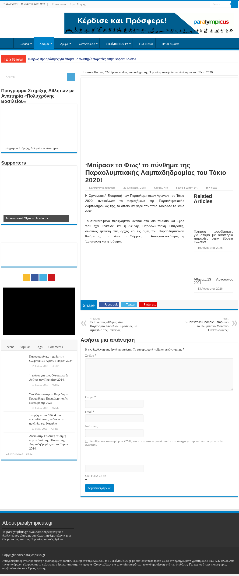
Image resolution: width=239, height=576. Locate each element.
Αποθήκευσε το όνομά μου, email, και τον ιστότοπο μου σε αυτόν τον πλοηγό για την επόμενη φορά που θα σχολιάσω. (154, 442)
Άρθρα (64, 44)
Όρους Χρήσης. (37, 568)
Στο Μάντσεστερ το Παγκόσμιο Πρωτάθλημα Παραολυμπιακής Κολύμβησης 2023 (48, 398)
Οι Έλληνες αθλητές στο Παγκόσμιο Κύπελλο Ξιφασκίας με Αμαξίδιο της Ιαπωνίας (113, 324)
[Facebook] (197, 4)
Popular (25, 347)
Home (87, 72)
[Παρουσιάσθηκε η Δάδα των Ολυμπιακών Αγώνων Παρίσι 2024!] (15, 362)
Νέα (166, 187)
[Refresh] (118, 455)
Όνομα (90, 397)
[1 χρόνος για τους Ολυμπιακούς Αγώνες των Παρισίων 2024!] (15, 381)
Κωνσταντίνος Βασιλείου (102, 187)
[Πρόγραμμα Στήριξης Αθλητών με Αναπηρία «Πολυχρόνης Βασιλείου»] (39, 126)
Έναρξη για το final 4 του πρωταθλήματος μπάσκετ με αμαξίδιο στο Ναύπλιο (46, 419)
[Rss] (193, 4)
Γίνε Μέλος (146, 44)
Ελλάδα (24, 44)
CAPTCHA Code (95, 476)
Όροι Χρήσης (78, 4)
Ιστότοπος (91, 426)
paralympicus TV (117, 44)
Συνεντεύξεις (87, 44)
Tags (39, 347)
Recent (9, 347)
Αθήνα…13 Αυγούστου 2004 (213, 281)
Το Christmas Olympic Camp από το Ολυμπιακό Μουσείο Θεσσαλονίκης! (205, 324)
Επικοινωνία (59, 4)
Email (90, 412)
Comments (55, 347)
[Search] (234, 4)
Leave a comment (186, 187)
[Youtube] (206, 4)
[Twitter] (202, 4)
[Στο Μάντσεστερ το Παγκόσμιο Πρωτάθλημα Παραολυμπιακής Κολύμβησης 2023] (15, 400)
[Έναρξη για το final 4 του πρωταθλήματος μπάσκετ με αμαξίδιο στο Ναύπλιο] (15, 421)
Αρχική (7, 43)
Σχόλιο (90, 355)
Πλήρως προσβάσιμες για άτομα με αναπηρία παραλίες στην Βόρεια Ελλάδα (82, 59)
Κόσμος (44, 44)
